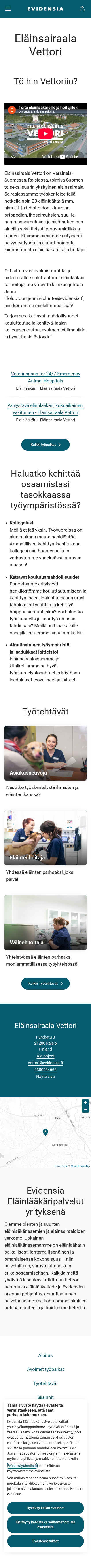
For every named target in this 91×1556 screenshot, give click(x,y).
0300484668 (45, 1069)
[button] (82, 9)
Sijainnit (45, 1397)
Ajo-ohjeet (46, 1056)
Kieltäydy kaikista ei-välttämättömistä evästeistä (45, 1524)
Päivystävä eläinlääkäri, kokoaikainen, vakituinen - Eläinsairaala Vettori (45, 409)
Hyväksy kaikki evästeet (45, 1508)
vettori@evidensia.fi (45, 1062)
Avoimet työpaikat (45, 1369)
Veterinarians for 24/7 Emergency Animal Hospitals (45, 377)
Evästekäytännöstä (22, 1466)
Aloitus (45, 1355)
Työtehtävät (45, 1383)
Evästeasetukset (45, 1541)
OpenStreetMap (80, 1166)
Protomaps (61, 1166)
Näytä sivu (45, 1076)
